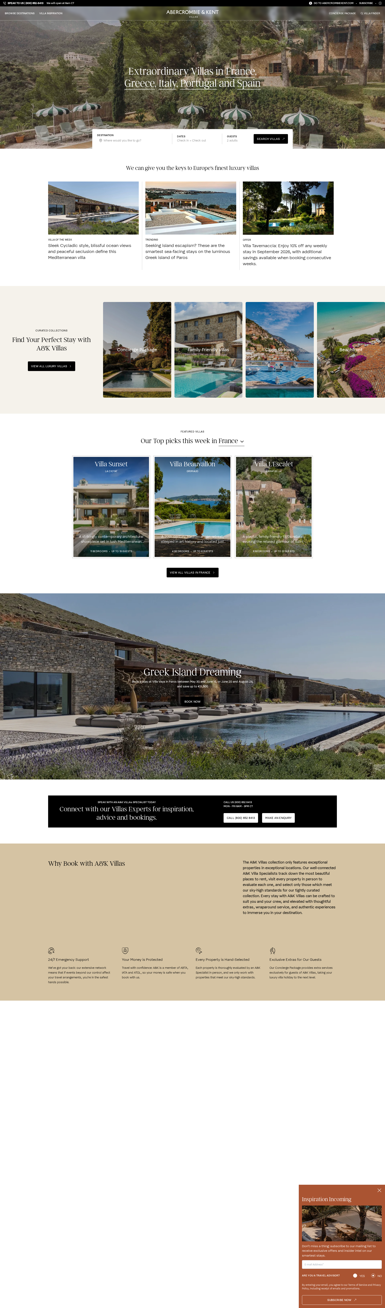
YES (362, 1276)
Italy (167, 83)
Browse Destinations (19, 13)
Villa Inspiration (50, 13)
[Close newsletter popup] (379, 1190)
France (240, 71)
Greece (139, 83)
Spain (249, 83)
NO (380, 1276)
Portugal (198, 83)
